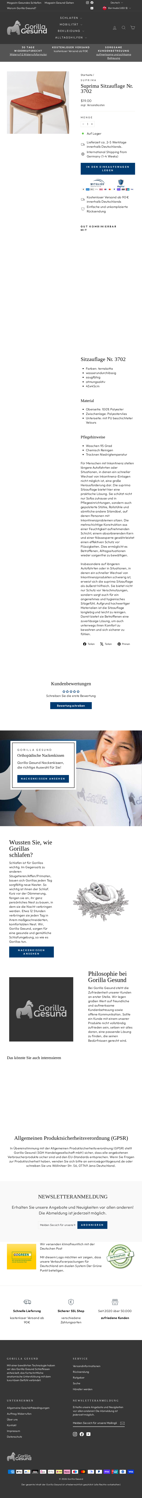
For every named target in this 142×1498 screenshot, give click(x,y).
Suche (76, 1383)
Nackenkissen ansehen (43, 778)
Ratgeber (79, 1377)
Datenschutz (14, 1436)
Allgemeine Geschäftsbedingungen (28, 1407)
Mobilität (70, 24)
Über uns (12, 1419)
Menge (87, 117)
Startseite (86, 75)
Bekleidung (69, 31)
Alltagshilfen (69, 37)
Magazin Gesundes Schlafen (24, 2)
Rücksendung (81, 1371)
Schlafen (69, 17)
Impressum (13, 1431)
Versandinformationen (86, 1366)
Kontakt (11, 1425)
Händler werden (82, 1389)
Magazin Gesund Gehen (59, 2)
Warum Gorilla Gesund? (21, 8)
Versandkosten (96, 105)
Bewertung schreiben (71, 705)
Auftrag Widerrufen (19, 1413)
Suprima (89, 80)
